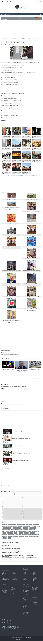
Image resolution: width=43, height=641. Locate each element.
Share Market (14, 579)
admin (13, 44)
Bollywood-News (26, 590)
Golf (24, 581)
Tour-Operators (34, 598)
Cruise (24, 598)
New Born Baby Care (27, 616)
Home (3, 17)
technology (5, 536)
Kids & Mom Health (26, 614)
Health (13, 575)
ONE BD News (17, 534)
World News (4, 573)
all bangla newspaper (11, 524)
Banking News (14, 581)
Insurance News (5, 581)
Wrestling (35, 578)
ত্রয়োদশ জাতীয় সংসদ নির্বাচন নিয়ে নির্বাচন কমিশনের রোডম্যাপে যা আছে (31, 308)
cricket (18, 531)
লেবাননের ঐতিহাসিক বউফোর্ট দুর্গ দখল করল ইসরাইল (25, 38)
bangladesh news (26, 526)
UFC (34, 575)
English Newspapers (24, 17)
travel (10, 536)
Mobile (3, 587)
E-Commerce (4, 592)
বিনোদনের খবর (37, 536)
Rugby (34, 579)
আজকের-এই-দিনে (7, 354)
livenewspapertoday (23, 639)
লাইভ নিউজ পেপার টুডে (5, 14)
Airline (33, 607)
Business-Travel (26, 607)
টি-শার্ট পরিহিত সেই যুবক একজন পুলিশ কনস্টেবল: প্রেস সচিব (31, 258)
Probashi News (4, 19)
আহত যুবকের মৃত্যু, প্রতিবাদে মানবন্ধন (32, 246)
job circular (5, 534)
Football (24, 573)
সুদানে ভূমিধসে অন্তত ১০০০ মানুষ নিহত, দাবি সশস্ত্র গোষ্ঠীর (31, 211)
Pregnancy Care (26, 613)
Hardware (4, 593)
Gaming (12, 587)
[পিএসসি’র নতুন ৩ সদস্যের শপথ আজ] (35, 364)
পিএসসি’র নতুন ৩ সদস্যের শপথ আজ (34, 369)
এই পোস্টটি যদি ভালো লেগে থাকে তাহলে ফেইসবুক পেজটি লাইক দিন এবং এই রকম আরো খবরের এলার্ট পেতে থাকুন (21, 175)
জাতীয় (13, 201)
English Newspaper (5, 580)
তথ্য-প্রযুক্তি (31, 536)
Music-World (34, 590)
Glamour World (14, 573)
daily (22, 531)
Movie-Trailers (34, 589)
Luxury (24, 600)
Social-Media (4, 590)
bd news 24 (25, 529)
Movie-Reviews (34, 588)
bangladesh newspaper (35, 526)
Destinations (25, 599)
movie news (11, 534)
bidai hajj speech (6, 531)
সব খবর (15, 201)
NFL (34, 571)
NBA (34, 572)
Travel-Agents (34, 597)
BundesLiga (25, 579)
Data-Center (4, 591)
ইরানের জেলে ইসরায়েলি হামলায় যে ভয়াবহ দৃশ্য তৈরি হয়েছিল (31, 296)
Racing (34, 574)
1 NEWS (4, 524)
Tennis (24, 580)
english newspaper (36, 531)
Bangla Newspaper (5, 579)
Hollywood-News (26, 589)
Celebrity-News (26, 587)
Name (2, 401)
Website (2, 406)
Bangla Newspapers (16, 17)
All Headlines (17, 354)
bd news (19, 529)
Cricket (24, 572)
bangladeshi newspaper (17, 526)
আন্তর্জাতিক (13, 209)
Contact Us (4, 630)
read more (15, 628)
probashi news (31, 534)
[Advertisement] (21, 28)
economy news (27, 531)
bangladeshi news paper (7, 526)
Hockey (34, 581)
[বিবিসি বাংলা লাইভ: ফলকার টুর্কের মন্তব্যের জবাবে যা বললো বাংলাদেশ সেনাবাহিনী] (21, 364)
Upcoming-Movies (35, 587)
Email (2, 403)
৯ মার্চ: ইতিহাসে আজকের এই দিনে (35, 378)
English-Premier (26, 575)
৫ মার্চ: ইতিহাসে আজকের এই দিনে (7, 378)
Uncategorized (5, 463)
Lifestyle (13, 574)
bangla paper (14, 529)
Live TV (36, 17)
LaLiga (24, 574)
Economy (3, 574)
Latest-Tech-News (5, 586)
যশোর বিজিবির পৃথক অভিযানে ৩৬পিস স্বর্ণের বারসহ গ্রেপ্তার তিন (11, 320)
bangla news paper (6, 529)
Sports (3, 577)
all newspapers (36, 524)
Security (3, 589)
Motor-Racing (35, 580)
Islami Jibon (31, 17)
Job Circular (14, 577)
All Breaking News (8, 17)
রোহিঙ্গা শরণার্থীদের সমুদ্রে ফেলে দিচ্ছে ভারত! (11, 296)
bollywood (12, 531)
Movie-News (25, 591)
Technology (4, 575)
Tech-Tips (13, 588)
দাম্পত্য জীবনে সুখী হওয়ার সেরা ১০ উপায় (11, 223)
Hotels (24, 601)
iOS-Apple (13, 593)
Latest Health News (26, 612)
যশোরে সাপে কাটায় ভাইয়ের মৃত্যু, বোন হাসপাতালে (31, 223)
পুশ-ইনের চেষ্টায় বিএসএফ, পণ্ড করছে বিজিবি (11, 38)
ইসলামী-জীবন (21, 536)
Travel (13, 572)
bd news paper (32, 529)
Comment (3, 388)
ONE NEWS (25, 534)
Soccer (34, 573)
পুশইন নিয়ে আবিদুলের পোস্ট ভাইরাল (11, 199)
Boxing (34, 577)
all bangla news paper (21, 524)
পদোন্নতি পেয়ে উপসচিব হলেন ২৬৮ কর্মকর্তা (11, 308)
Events (24, 606)
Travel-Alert (34, 601)
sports (37, 534)
